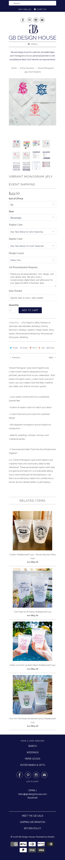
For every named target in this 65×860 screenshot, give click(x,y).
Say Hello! (24, 9)
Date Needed (15, 290)
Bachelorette (25, 326)
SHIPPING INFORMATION (32, 822)
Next (51, 357)
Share (25, 348)
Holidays (23, 330)
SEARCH (32, 746)
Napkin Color (16, 224)
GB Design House (26, 837)
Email (52, 348)
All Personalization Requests (23, 267)
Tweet (15, 348)
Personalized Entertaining (28, 333)
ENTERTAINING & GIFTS (32, 765)
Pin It (34, 348)
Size (11, 211)
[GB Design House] (32, 33)
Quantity (14, 305)
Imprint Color (15, 238)
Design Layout (16, 253)
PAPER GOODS (32, 758)
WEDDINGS (32, 752)
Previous (16, 357)
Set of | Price (16, 198)
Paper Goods (42, 330)
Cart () (41, 9)
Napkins (31, 330)
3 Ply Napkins (27, 322)
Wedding (23, 337)
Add (43, 348)
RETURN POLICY (32, 828)
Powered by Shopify (45, 837)
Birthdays (36, 326)
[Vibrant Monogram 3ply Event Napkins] (32, 101)
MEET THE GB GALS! (32, 816)
